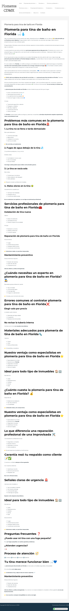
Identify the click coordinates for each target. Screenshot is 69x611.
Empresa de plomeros (29, 3)
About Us (35, 12)
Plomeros (41, 3)
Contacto (42, 12)
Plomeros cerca (23, 8)
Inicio (20, 3)
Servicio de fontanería (24, 12)
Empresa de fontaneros (37, 8)
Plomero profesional (52, 3)
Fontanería (49, 8)
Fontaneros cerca (59, 8)
